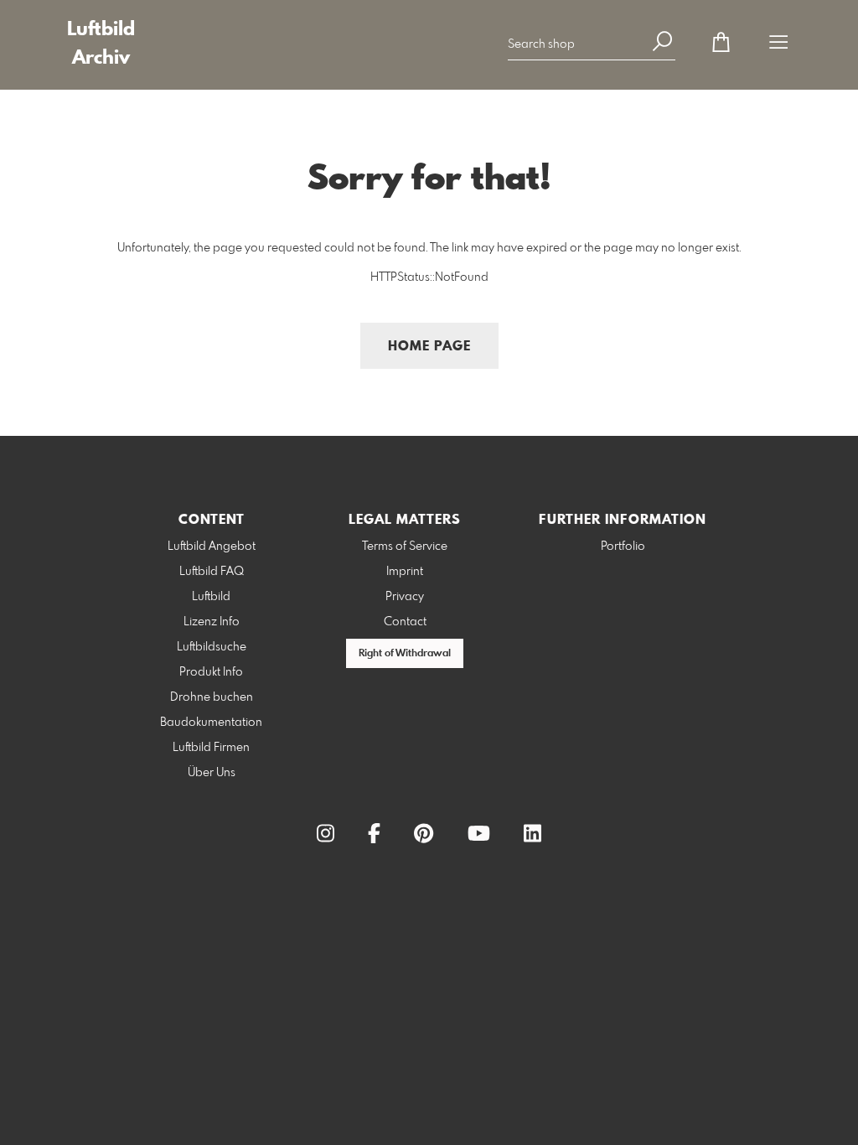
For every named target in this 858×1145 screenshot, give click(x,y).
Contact (405, 622)
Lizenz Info (211, 622)
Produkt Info (211, 672)
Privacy (404, 597)
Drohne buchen (211, 697)
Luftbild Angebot (212, 546)
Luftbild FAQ (211, 572)
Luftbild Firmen (211, 748)
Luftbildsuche (211, 647)
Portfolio (623, 546)
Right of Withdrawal (405, 654)
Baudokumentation (211, 722)
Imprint (404, 572)
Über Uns (211, 773)
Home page (429, 346)
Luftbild (211, 597)
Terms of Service (404, 546)
